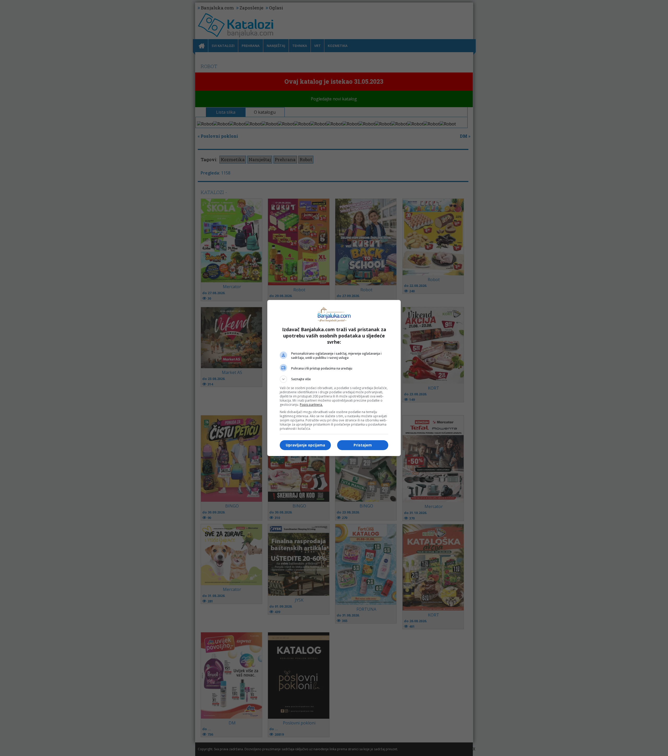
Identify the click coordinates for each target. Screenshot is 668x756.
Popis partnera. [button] (311, 404)
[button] (334, 379)
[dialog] (334, 378)
